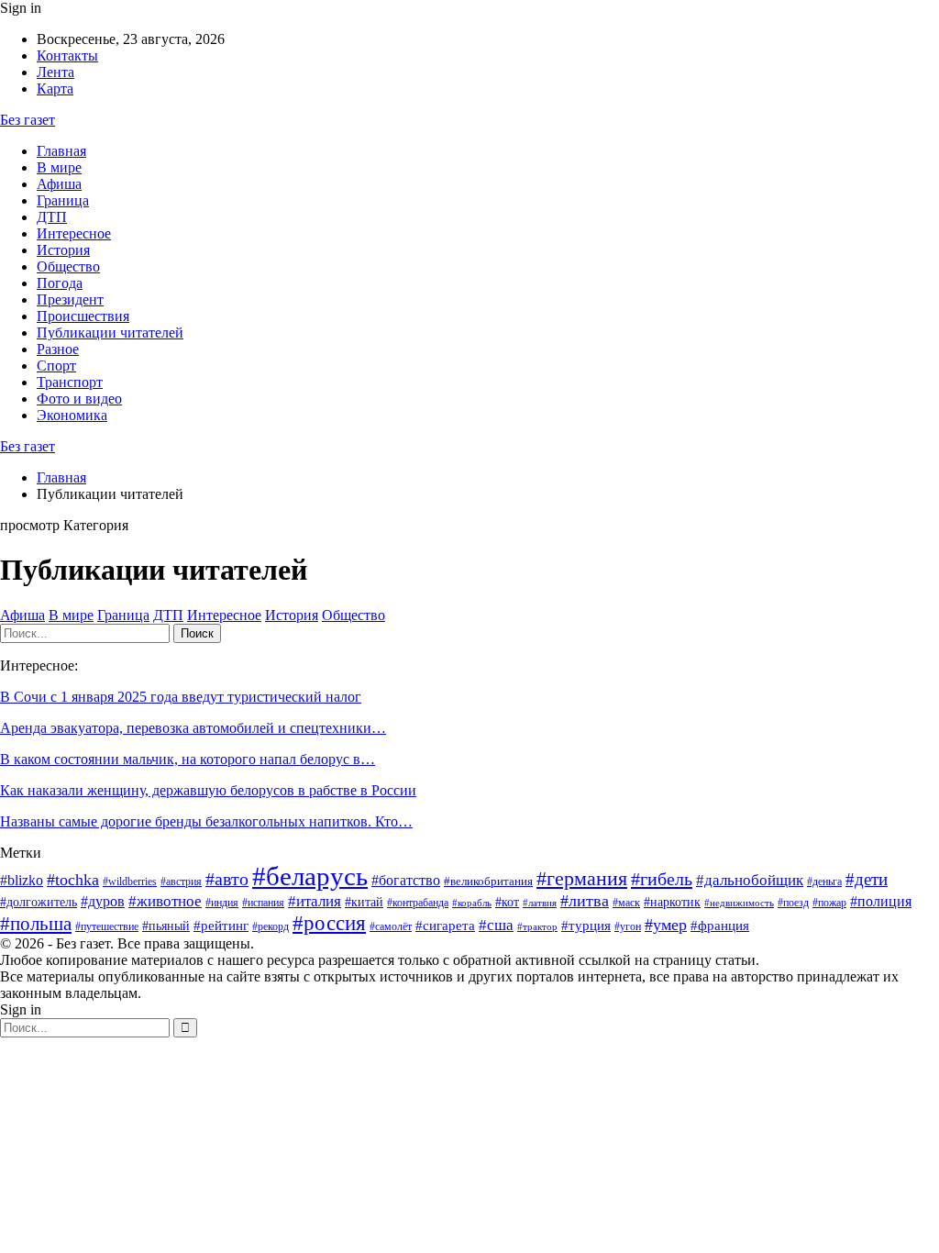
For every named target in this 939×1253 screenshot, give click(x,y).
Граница (63, 200)
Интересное (74, 233)
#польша (36, 924)
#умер (666, 924)
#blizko (21, 880)
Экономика (72, 415)
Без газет (27, 120)
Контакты (67, 55)
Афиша (59, 184)
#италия (314, 901)
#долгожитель (38, 902)
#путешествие (106, 926)
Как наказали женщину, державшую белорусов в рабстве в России (208, 790)
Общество (68, 266)
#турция (586, 925)
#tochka (73, 879)
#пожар (829, 902)
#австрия (181, 881)
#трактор (537, 927)
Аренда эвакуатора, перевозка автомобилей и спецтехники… (193, 728)
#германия (581, 879)
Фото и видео (79, 398)
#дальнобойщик (749, 880)
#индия (221, 902)
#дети (866, 879)
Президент (70, 299)
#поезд (793, 902)
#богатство (405, 880)
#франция (719, 925)
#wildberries (130, 881)
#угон (627, 926)
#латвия (540, 903)
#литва (584, 901)
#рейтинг (221, 925)
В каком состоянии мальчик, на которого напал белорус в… (187, 759)
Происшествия (83, 316)
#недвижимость (739, 903)
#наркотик (672, 901)
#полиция (880, 901)
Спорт (56, 365)
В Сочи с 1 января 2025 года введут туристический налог (180, 696)
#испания (263, 902)
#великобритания (488, 881)
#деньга (824, 881)
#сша (496, 925)
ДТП (52, 217)
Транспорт (70, 382)
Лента (55, 72)
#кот (507, 901)
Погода (60, 283)
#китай (364, 901)
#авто (227, 879)
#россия (329, 923)
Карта (55, 88)
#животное (165, 901)
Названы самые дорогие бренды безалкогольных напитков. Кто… (206, 821)
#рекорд (270, 926)
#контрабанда (417, 902)
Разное (58, 349)
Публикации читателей (110, 332)
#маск (626, 902)
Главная (61, 151)
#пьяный (166, 925)
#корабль (472, 903)
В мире (59, 167)
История (63, 250)
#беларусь (310, 876)
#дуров (103, 901)
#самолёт (391, 926)
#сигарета (445, 925)
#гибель (661, 879)
